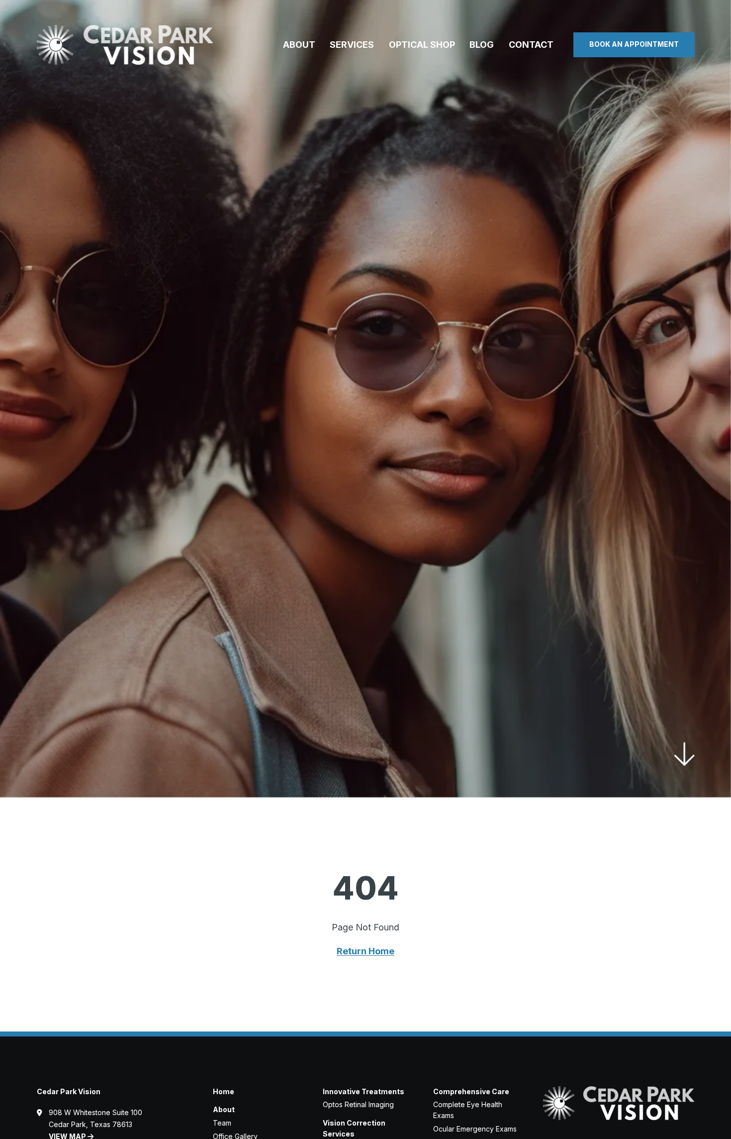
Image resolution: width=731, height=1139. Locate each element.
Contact (531, 44)
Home (223, 1091)
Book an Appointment (634, 44)
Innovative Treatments (363, 1091)
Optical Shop (422, 44)
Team (222, 1123)
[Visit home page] (125, 45)
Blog (481, 44)
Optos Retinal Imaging (358, 1104)
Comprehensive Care (471, 1091)
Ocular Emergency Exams (475, 1129)
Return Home (365, 951)
